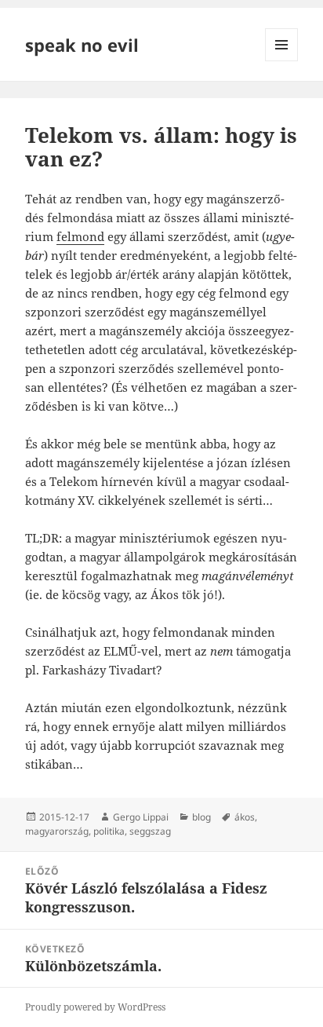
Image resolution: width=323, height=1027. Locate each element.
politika (109, 831)
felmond (80, 236)
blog (201, 817)
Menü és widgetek (282, 60)
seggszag (150, 831)
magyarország (57, 831)
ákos (244, 817)
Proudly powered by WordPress (95, 1007)
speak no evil (82, 45)
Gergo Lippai (141, 817)
